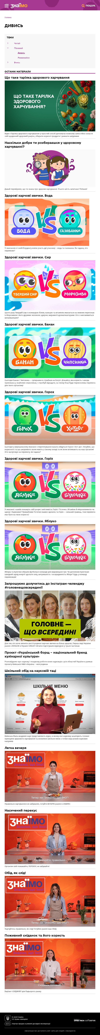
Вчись (17, 63)
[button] (7, 5)
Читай (17, 43)
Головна (8, 17)
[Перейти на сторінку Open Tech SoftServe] (84, 1020)
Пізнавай (18, 48)
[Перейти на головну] (18, 5)
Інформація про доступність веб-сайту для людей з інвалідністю (50, 1031)
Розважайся (24, 58)
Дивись (21, 53)
